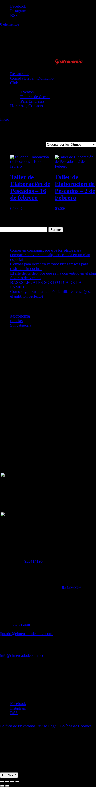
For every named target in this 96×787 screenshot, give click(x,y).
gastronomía (20, 316)
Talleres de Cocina (35, 97)
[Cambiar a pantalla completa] (7, 781)
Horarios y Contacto (26, 106)
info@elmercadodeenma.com (23, 655)
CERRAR (9, 775)
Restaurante (19, 74)
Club (14, 83)
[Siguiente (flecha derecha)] (7, 786)
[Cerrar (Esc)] (17, 781)
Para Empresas (32, 101)
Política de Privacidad (17, 726)
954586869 (71, 587)
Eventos (27, 92)
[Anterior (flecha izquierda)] (2, 786)
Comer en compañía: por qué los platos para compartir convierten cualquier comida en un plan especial (50, 255)
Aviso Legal (47, 726)
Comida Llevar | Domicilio (32, 78)
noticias (16, 321)
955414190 (33, 561)
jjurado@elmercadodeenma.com (26, 633)
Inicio (4, 119)
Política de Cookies (75, 726)
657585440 (21, 625)
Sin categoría (20, 325)
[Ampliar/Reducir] (2, 781)
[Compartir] (12, 781)
